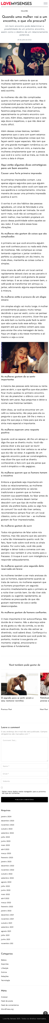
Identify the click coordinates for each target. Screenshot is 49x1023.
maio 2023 (5, 845)
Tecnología (5, 980)
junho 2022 (5, 890)
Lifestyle (4, 968)
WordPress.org (7, 1009)
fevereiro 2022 (7, 907)
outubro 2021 (6, 923)
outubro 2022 (6, 874)
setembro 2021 (7, 927)
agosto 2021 (6, 931)
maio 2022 (5, 894)
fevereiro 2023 (7, 857)
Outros (4, 972)
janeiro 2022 (6, 911)
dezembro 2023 (7, 821)
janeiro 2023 (6, 861)
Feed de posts (7, 1001)
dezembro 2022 (7, 866)
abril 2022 (5, 898)
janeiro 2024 (6, 816)
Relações (24, 11)
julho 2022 (5, 886)
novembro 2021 (7, 919)
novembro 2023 (7, 825)
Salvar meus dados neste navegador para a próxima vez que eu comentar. (24, 792)
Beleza (3, 960)
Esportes (5, 964)
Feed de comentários (10, 1005)
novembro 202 (7, 943)
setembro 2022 (7, 878)
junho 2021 (5, 939)
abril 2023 (5, 849)
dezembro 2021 (7, 915)
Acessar (4, 997)
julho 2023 (5, 837)
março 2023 (6, 853)
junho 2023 (5, 841)
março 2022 (6, 902)
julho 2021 (5, 935)
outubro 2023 (6, 829)
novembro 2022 (7, 870)
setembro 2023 (7, 833)
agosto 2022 (6, 882)
